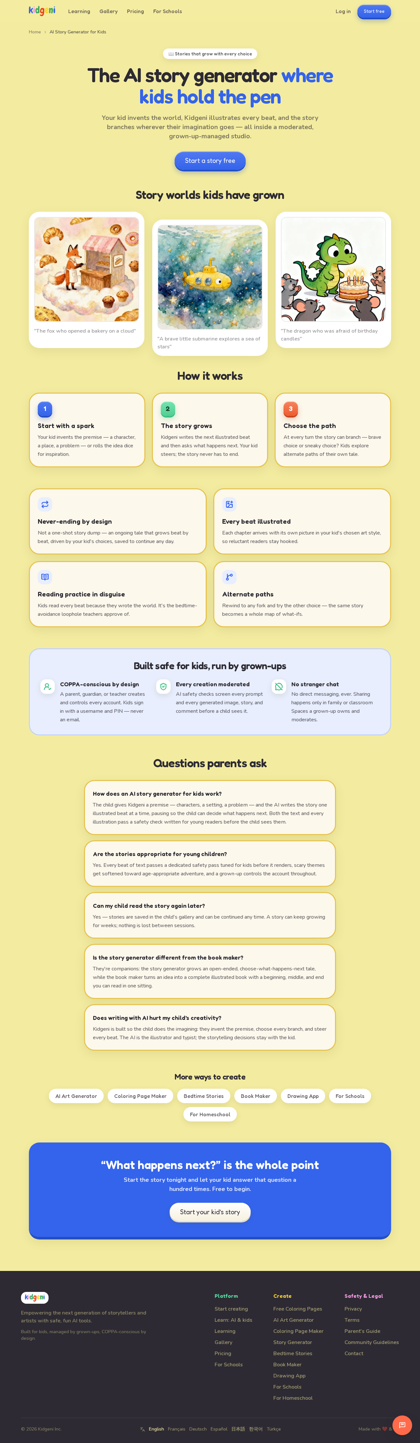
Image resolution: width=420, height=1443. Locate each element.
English (156, 1429)
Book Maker (255, 1096)
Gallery (108, 11)
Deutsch (198, 1429)
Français (176, 1429)
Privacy (353, 1309)
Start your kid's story (210, 1212)
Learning (79, 11)
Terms (352, 1320)
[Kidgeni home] (42, 11)
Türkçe (274, 1429)
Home (35, 32)
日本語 (238, 1429)
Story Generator (292, 1342)
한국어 (256, 1429)
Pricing (135, 11)
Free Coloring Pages (297, 1309)
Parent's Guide (362, 1331)
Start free (374, 11)
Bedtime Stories (204, 1096)
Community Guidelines (372, 1342)
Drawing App (303, 1096)
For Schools (167, 11)
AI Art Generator (76, 1096)
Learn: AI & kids (233, 1320)
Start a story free (210, 161)
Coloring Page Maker (140, 1096)
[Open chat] (402, 1425)
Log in (343, 11)
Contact (354, 1353)
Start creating (231, 1309)
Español (219, 1429)
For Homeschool (210, 1114)
